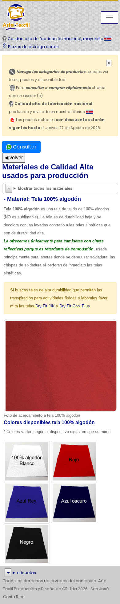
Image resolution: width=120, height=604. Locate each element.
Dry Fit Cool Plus (74, 306)
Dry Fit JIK (45, 306)
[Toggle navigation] (109, 17)
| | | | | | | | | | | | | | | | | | (60, 573)
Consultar (24, 146)
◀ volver (14, 157)
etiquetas (26, 573)
